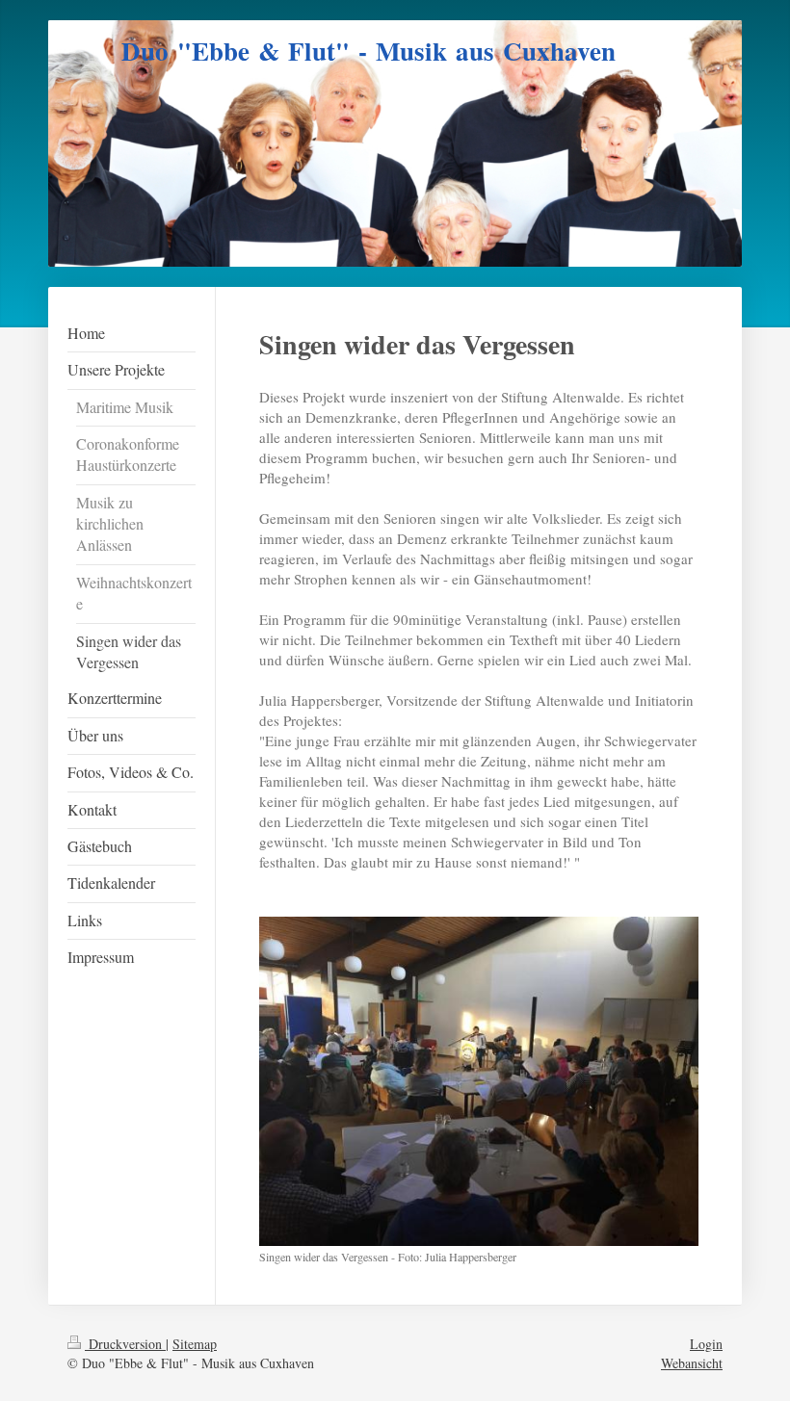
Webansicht (692, 1363)
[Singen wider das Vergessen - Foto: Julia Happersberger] (478, 1081)
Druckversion (125, 1344)
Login (706, 1344)
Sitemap (194, 1344)
